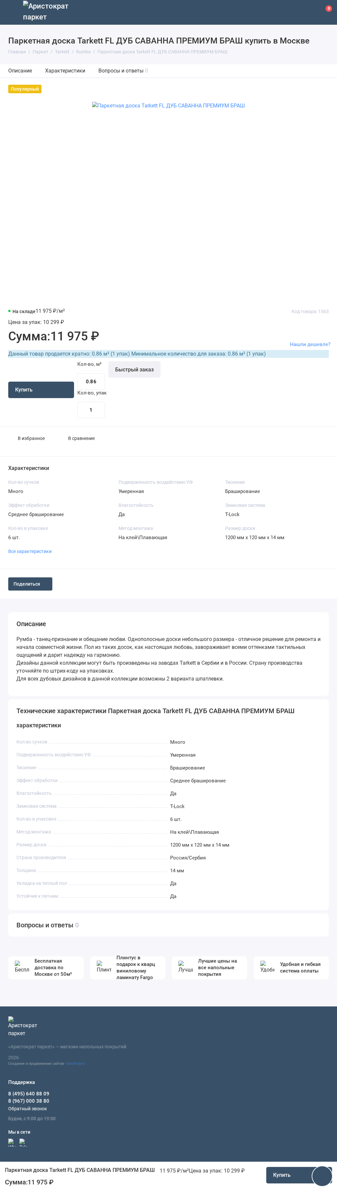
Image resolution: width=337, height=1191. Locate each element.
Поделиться (26, 584)
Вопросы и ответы (123, 71)
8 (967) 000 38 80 (28, 1101)
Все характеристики (30, 551)
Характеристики (65, 71)
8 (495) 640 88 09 (28, 1094)
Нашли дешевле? (310, 344)
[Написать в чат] (322, 1176)
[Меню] (12, 12)
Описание (20, 71)
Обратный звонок (27, 1108)
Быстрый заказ (134, 369)
